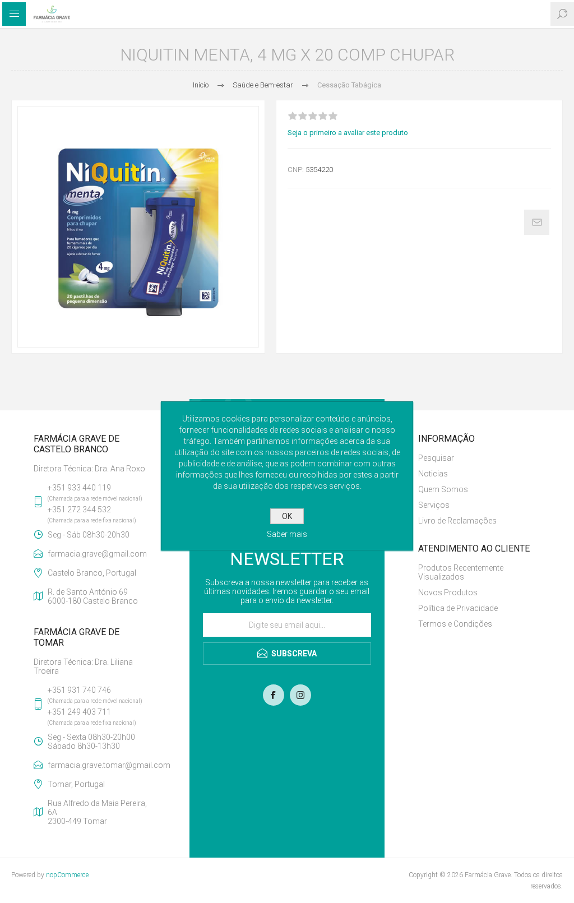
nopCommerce (67, 875)
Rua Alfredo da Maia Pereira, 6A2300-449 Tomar (97, 812)
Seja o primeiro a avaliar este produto (348, 132)
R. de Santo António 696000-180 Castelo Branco (93, 596)
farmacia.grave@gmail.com (97, 553)
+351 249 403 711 (79, 711)
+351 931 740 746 (79, 690)
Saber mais (287, 534)
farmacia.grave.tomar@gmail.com (102, 765)
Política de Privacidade (458, 608)
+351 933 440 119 (79, 487)
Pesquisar (436, 457)
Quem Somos (443, 489)
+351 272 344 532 (79, 509)
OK (287, 516)
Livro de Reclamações (457, 520)
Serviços (434, 505)
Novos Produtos (448, 592)
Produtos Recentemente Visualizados (460, 572)
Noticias (433, 473)
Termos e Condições (455, 623)
